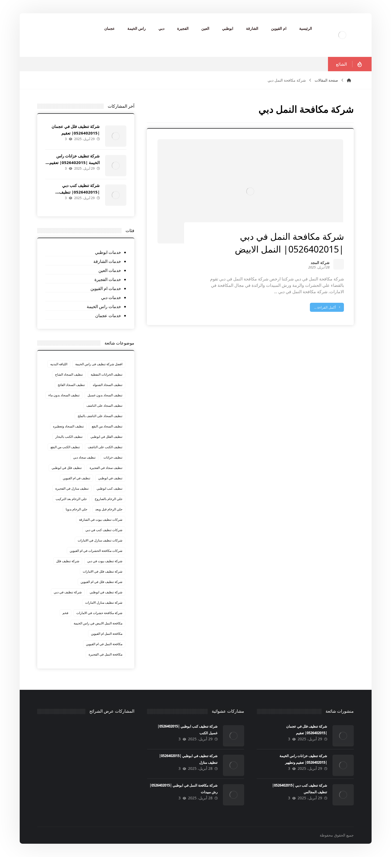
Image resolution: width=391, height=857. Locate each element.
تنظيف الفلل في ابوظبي (106, 436)
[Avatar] (338, 264)
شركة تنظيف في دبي (68, 592)
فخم (65, 613)
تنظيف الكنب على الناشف (105, 447)
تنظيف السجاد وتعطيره (68, 426)
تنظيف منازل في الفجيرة (72, 488)
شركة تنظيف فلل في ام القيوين (101, 581)
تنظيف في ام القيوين (76, 478)
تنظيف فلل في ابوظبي (67, 467)
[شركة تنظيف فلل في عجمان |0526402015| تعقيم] (115, 136)
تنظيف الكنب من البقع (65, 447)
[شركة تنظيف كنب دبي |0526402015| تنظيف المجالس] (115, 195)
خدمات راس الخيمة (104, 306)
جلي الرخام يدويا (76, 509)
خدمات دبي (111, 297)
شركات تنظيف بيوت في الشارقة (100, 519)
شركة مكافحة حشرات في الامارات (99, 613)
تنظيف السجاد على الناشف (104, 405)
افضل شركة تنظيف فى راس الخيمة (98, 364)
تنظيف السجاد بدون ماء (64, 395)
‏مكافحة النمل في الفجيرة (105, 654)
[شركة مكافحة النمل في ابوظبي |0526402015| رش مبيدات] (233, 794)
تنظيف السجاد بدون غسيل (105, 395)
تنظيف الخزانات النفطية (106, 374)
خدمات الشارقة (107, 261)
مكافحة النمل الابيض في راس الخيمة (98, 623)
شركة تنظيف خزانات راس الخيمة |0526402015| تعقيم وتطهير (74, 162)
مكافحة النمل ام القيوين (106, 633)
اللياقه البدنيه (58, 364)
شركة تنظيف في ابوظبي (106, 592)
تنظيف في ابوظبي (110, 478)
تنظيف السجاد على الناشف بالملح (100, 416)
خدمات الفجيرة (107, 279)
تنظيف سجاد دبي (84, 457)
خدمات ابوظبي (108, 252)
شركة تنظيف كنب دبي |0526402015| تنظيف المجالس (79, 192)
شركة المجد (320, 263)
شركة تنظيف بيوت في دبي (104, 561)
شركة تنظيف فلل (67, 561)
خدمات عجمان (108, 315)
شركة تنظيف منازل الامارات (103, 602)
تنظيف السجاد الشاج (69, 374)
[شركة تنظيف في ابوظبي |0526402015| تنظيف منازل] (233, 765)
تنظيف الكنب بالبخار (68, 436)
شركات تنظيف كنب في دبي (103, 530)
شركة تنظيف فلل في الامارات (102, 571)
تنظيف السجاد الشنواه (107, 385)
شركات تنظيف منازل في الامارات (100, 540)
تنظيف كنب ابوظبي (109, 488)
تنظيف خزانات (112, 457)
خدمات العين (109, 270)
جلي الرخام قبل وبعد (108, 509)
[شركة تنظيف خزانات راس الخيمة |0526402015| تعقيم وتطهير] (115, 165)
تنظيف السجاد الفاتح (71, 385)
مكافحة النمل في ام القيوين (104, 644)
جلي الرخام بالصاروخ (108, 499)
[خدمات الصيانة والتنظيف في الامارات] (342, 35)
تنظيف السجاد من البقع (107, 426)
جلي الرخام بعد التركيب (71, 499)
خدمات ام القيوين (105, 288)
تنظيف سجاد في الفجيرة (106, 467)
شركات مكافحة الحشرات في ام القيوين (96, 550)
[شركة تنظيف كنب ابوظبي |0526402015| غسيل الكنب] (233, 735)
